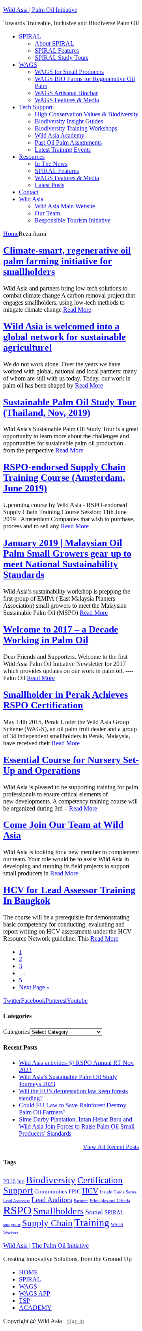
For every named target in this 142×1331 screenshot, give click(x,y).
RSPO (17, 1210)
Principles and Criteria (110, 1201)
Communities (50, 1191)
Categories (16, 1031)
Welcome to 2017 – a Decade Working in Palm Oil (60, 634)
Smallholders (58, 1211)
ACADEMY (35, 1307)
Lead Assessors (16, 1201)
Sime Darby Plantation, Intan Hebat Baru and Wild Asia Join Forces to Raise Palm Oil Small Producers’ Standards (77, 1126)
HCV (90, 1190)
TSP (24, 1300)
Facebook (33, 1000)
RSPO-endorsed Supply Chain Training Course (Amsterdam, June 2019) (64, 477)
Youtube (77, 1000)
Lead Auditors (52, 1200)
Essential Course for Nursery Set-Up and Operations (71, 765)
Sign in (75, 1321)
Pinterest (56, 1000)
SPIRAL (114, 1212)
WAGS (117, 1225)
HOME (28, 1272)
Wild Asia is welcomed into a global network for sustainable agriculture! (64, 337)
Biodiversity (51, 1180)
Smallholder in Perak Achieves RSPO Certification (65, 699)
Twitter (12, 1000)
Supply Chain (47, 1223)
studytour (12, 1225)
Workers (10, 1233)
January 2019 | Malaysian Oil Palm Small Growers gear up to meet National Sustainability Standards (67, 559)
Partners (81, 1201)
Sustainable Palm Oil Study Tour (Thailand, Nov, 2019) (69, 407)
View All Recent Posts (111, 1146)
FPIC (74, 1192)
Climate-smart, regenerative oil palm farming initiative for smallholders (67, 261)
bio (20, 1181)
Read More (77, 309)
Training (91, 1222)
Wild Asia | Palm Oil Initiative (40, 9)
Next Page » (34, 987)
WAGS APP (34, 1293)
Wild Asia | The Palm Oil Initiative (46, 1245)
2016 (9, 1181)
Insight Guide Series (118, 1192)
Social (94, 1212)
